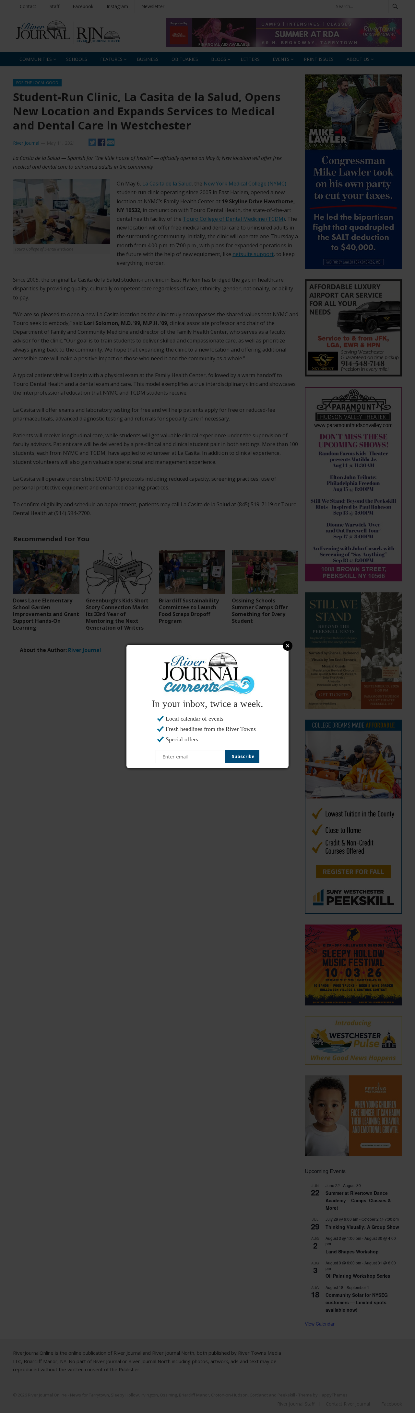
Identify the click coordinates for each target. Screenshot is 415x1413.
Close (287, 646)
